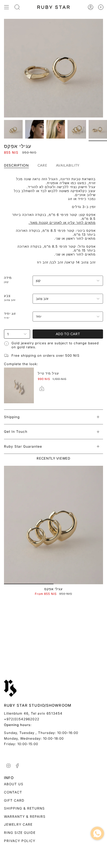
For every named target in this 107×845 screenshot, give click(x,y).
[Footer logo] (10, 688)
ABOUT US (13, 784)
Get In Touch (15, 432)
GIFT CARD (14, 800)
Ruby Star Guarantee (23, 446)
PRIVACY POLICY (19, 841)
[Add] (42, 388)
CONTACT (13, 792)
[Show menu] (6, 7)
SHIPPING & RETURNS (24, 808)
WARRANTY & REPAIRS (25, 816)
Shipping (12, 417)
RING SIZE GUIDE (20, 833)
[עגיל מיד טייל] (19, 385)
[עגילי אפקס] (53, 525)
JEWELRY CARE (18, 824)
